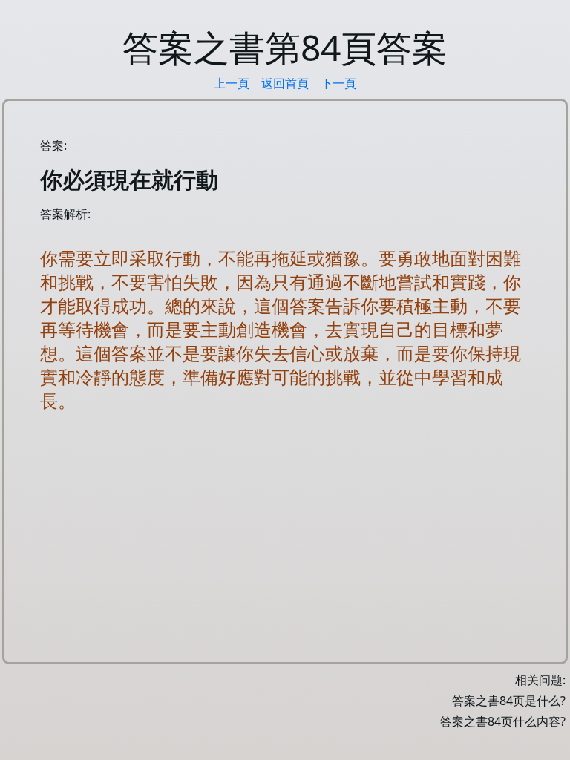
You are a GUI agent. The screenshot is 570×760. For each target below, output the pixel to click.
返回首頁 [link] (285, 83)
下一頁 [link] (338, 83)
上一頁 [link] (231, 83)
